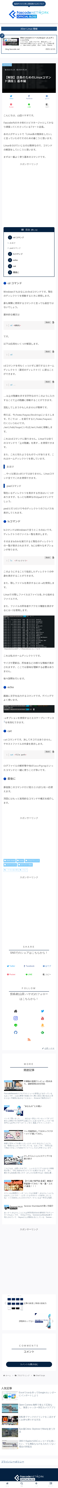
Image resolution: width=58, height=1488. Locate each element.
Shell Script (10, 860)
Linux (21, 860)
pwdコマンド (15, 248)
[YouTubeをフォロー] (42, 1018)
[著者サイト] (15, 1011)
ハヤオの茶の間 (12, 870)
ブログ (24, 870)
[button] (52, 695)
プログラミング (33, 860)
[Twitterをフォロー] (42, 1011)
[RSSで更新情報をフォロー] (29, 1039)
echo (15, 260)
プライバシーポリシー (12, 1461)
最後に (16, 272)
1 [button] (4, 721)
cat (14, 266)
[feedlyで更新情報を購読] (42, 1032)
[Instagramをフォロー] (15, 1018)
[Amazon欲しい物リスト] (42, 1025)
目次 (27, 229)
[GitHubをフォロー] (15, 1032)
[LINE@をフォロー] (15, 1025)
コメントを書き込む (29, 1364)
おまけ (12, 243)
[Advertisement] (29, 195)
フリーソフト (11, 865)
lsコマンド (18, 254)
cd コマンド (18, 237)
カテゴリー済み (26, 865)
